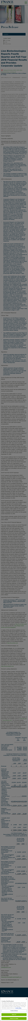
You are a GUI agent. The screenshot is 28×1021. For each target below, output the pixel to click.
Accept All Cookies (14, 1018)
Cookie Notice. (18, 1007)
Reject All (14, 1014)
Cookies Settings (14, 1010)
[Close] (26, 999)
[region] (14, 1009)
